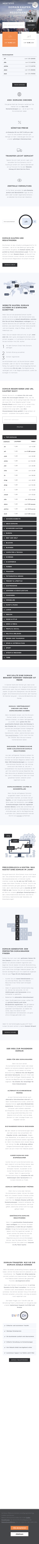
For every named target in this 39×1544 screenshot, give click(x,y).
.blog (5, 480)
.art (5, 451)
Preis (33, 441)
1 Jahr (16, 446)
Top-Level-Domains (11, 735)
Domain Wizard (10, 1032)
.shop (5, 485)
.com (5, 456)
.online (6, 509)
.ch (5, 446)
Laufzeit (17, 441)
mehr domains (19, 85)
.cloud (6, 494)
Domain (7, 441)
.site (5, 499)
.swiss (6, 461)
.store (6, 504)
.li (4, 490)
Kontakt (19, 816)
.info (5, 470)
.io (4, 475)
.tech (5, 514)
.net (5, 466)
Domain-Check (10, 264)
